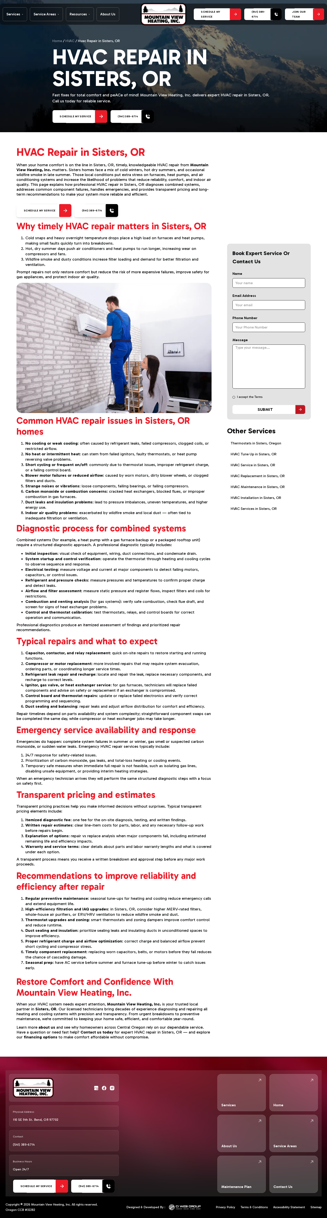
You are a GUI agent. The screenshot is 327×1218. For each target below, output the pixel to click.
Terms (258, 397)
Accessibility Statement (289, 1207)
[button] (15, 14)
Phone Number (244, 318)
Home (57, 41)
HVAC (70, 41)
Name (237, 274)
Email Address (244, 296)
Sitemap (316, 1207)
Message (240, 340)
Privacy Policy (225, 1207)
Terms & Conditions (254, 1207)
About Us (107, 14)
